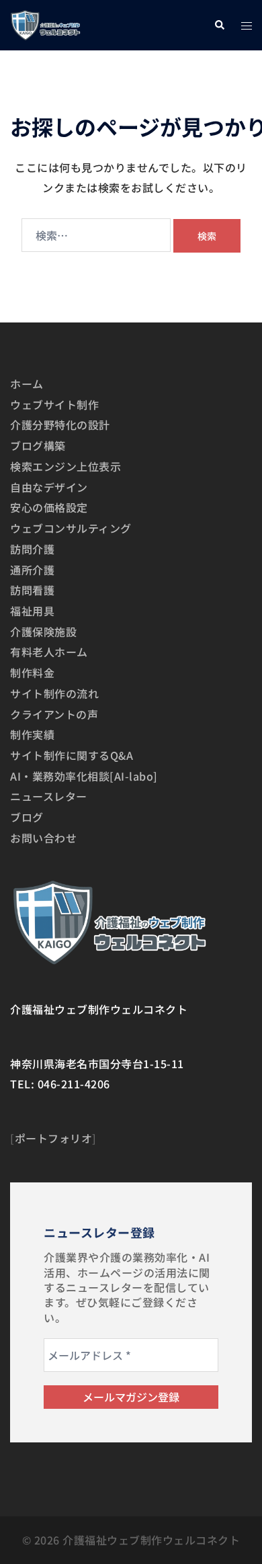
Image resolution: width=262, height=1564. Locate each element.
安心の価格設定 (49, 507)
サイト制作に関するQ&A (71, 755)
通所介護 (32, 570)
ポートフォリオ (54, 1138)
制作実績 (32, 734)
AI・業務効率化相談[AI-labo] (84, 776)
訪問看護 (32, 590)
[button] (219, 25)
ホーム (27, 384)
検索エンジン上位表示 (65, 466)
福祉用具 (32, 611)
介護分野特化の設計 (60, 425)
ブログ (27, 817)
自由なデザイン (49, 487)
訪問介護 (32, 549)
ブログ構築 (38, 445)
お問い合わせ (43, 838)
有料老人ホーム (49, 652)
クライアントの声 (54, 714)
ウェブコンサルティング (71, 528)
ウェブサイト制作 (54, 404)
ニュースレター (48, 796)
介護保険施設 (43, 631)
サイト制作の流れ (54, 693)
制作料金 (32, 672)
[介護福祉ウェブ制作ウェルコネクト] (45, 23)
